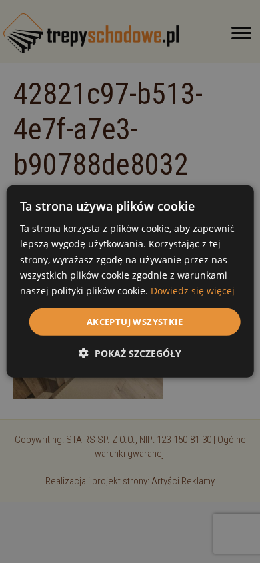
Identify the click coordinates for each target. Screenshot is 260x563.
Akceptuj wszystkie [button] (135, 322)
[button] (130, 353)
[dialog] (130, 281)
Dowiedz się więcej (193, 290)
